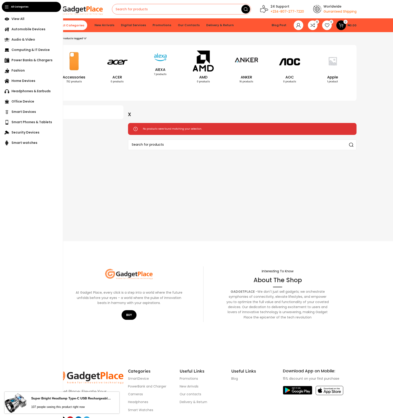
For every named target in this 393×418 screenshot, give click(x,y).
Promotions (189, 378)
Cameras (135, 394)
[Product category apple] (332, 68)
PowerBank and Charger (147, 386)
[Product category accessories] (74, 68)
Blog (234, 378)
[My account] (298, 25)
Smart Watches (140, 410)
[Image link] (86, 375)
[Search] (245, 9)
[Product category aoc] (289, 68)
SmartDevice (138, 378)
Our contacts (190, 394)
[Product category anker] (246, 68)
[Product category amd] (203, 68)
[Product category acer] (117, 68)
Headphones (138, 402)
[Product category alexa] (160, 64)
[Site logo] (76, 9)
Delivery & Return (193, 402)
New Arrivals (189, 386)
